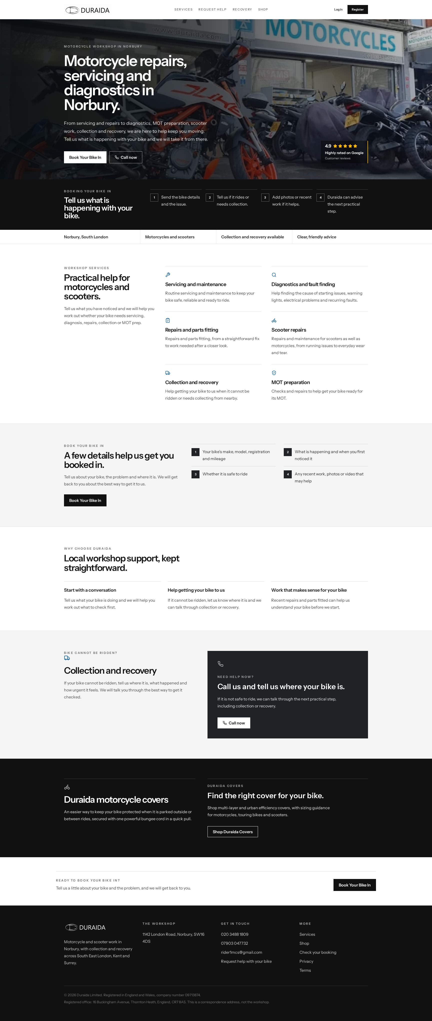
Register (358, 9)
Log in (338, 9)
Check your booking (318, 952)
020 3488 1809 (234, 934)
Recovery (242, 9)
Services (183, 9)
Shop (263, 9)
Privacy (306, 961)
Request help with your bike (246, 961)
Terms (305, 970)
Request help (212, 9)
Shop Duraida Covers (233, 831)
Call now (129, 157)
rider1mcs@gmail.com (241, 952)
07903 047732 (234, 943)
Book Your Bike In (85, 157)
